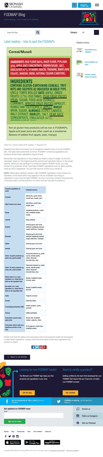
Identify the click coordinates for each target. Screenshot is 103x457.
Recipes (6, 431)
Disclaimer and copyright (57, 450)
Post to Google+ (45, 347)
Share (33, 347)
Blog (13, 431)
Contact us (86, 409)
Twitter (9, 436)
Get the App (27, 392)
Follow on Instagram (90, 416)
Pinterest (13, 436)
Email (5, 411)
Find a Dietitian (37, 431)
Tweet (37, 347)
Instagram (17, 436)
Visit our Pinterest (89, 423)
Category (73, 32)
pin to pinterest (41, 347)
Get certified (70, 392)
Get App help (20, 431)
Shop (28, 431)
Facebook (5, 436)
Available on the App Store (13, 442)
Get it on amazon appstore (52, 442)
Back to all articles (18, 357)
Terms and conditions (72, 450)
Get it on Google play (32, 442)
